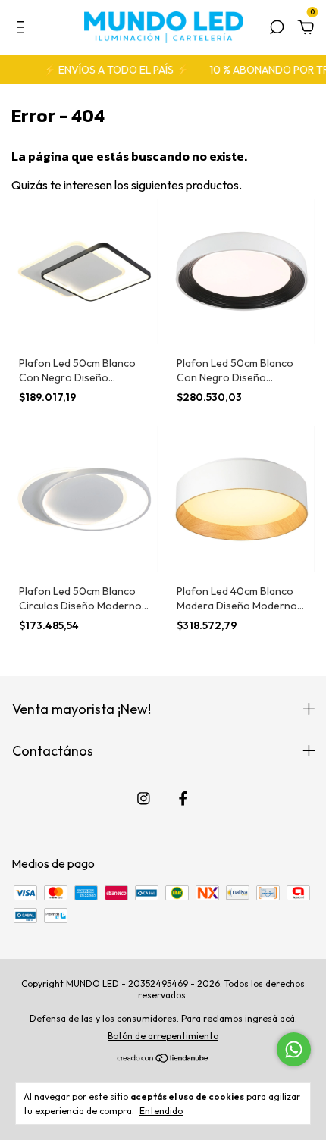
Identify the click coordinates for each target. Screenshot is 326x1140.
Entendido (161, 1111)
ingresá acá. (271, 1018)
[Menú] (23, 28)
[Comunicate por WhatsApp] (294, 1049)
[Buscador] (276, 28)
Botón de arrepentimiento (163, 1035)
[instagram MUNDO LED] (143, 798)
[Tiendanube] (163, 1058)
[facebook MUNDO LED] (183, 798)
